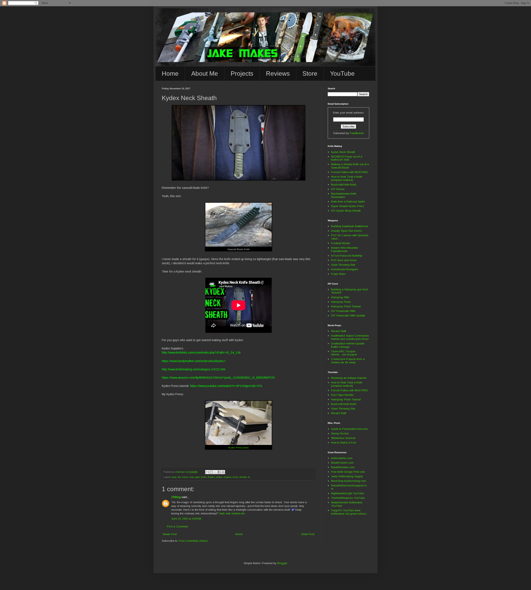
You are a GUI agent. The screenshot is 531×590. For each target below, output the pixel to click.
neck (235, 477)
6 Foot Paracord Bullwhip (346, 255)
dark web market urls (232, 513)
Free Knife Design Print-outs (348, 471)
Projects (242, 73)
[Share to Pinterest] (223, 472)
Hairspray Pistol (341, 301)
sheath (243, 477)
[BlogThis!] (211, 472)
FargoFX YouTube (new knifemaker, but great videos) (349, 512)
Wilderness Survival (343, 438)
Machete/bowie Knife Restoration (343, 195)
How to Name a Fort (343, 442)
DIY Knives (338, 189)
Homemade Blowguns (344, 269)
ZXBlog (176, 497)
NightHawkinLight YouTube (347, 493)
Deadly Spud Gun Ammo (346, 230)
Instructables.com (341, 458)
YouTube (342, 73)
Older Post (307, 534)
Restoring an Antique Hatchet (348, 377)
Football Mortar (340, 243)
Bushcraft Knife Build (343, 184)
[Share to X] (215, 472)
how (192, 477)
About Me (204, 73)
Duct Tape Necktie (342, 394)
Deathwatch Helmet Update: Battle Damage (348, 345)
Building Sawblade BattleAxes (349, 226)
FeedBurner (357, 133)
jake (197, 477)
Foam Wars (338, 273)
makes (227, 477)
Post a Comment (177, 526)
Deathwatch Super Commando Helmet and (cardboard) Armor (350, 337)
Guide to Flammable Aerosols (349, 428)
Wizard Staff (338, 331)
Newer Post (170, 534)
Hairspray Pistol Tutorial (346, 306)
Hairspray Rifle (340, 297)
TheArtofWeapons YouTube (348, 497)
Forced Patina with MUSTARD (349, 172)
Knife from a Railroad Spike (348, 201)
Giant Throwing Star (343, 264)
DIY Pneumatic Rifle (343, 311)
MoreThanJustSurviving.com (348, 480)
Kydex (211, 477)
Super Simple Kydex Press (347, 206)
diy (179, 477)
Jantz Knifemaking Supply (347, 476)
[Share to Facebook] (219, 472)
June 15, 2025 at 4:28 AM (186, 518)
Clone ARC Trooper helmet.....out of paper (344, 353)
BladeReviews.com (342, 467)
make (219, 477)
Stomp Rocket (339, 433)
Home (170, 73)
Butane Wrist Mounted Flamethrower (344, 249)
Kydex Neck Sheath (343, 152)
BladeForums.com (342, 462)
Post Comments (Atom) (193, 540)
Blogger (282, 563)
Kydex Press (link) (238, 447)
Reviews (278, 73)
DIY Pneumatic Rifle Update (348, 315)
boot (174, 477)
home (185, 477)
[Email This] (207, 472)
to (249, 477)
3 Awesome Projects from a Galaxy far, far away (348, 360)
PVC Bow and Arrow (343, 260)
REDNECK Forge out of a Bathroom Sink (346, 158)
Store (309, 73)
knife (203, 477)
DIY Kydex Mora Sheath (346, 210)
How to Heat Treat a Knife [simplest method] (346, 178)
